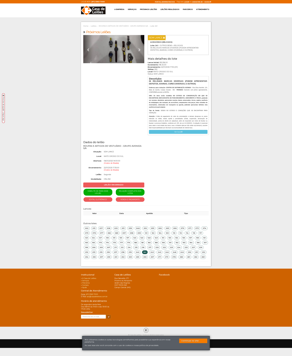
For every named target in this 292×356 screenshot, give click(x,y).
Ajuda (207, 2)
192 (177, 243)
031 (123, 228)
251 (196, 252)
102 (153, 233)
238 (122, 252)
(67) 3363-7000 (92, 294)
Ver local (177, 132)
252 (203, 252)
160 (197, 238)
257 (101, 257)
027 (101, 228)
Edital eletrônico (98, 199)
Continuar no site (190, 341)
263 (130, 257)
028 (108, 228)
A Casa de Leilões (89, 278)
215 (136, 247)
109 (167, 233)
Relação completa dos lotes (130, 192)
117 (200, 233)
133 (120, 238)
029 (116, 228)
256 (94, 257)
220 (157, 247)
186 (156, 243)
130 (107, 238)
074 (204, 228)
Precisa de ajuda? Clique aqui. (3, 109)
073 (197, 228)
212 (122, 247)
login (186, 2)
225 (186, 247)
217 (150, 247)
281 (188, 257)
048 (138, 228)
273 (166, 257)
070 (182, 228)
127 (100, 238)
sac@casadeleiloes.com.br (97, 297)
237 (115, 252)
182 (149, 243)
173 (100, 243)
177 (121, 243)
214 (129, 247)
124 (93, 238)
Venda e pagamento (130, 199)
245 (159, 252)
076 (94, 233)
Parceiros (188, 9)
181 (142, 243)
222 (164, 247)
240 (137, 252)
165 (93, 243)
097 (124, 233)
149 (156, 238)
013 (94, 228)
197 (205, 243)
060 (160, 228)
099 (139, 233)
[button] (87, 49)
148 (149, 238)
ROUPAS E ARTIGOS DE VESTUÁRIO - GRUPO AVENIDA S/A (123, 26)
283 (203, 257)
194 (191, 243)
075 (86, 233)
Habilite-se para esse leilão (98, 192)
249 (182, 252)
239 (130, 252)
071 (189, 228)
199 (86, 247)
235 (101, 252)
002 (86, 228)
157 (190, 238)
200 (93, 247)
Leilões (93, 26)
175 (114, 243)
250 (189, 252)
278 (174, 257)
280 (181, 257)
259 (108, 257)
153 (169, 238)
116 (194, 233)
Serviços (132, 9)
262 (123, 257)
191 (170, 243)
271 (159, 257)
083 (116, 233)
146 (141, 238)
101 (146, 233)
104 (160, 233)
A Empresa (119, 9)
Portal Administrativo (165, 2)
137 (127, 238)
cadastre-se (197, 2)
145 (134, 238)
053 (152, 228)
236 (108, 252)
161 (204, 238)
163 (86, 243)
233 (93, 252)
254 (86, 257)
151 (163, 238)
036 (130, 228)
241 (144, 252)
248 (174, 252)
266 (145, 257)
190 (163, 243)
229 (200, 247)
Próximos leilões (148, 9)
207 (108, 247)
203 (101, 247)
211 (115, 247)
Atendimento (202, 9)
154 (176, 238)
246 (167, 252)
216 (143, 247)
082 (109, 233)
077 (101, 233)
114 (187, 233)
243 (152, 252)
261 (115, 257)
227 (193, 247)
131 (114, 238)
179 (128, 243)
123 (86, 238)
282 (195, 257)
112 (180, 233)
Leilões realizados (169, 9)
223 (171, 247)
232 (86, 252)
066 (175, 228)
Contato (85, 285)
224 (178, 247)
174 (107, 243)
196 (198, 243)
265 (137, 257)
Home (85, 26)
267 (152, 257)
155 (183, 238)
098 (131, 233)
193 (183, 243)
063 (167, 228)
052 (145, 228)
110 (174, 233)
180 (135, 243)
